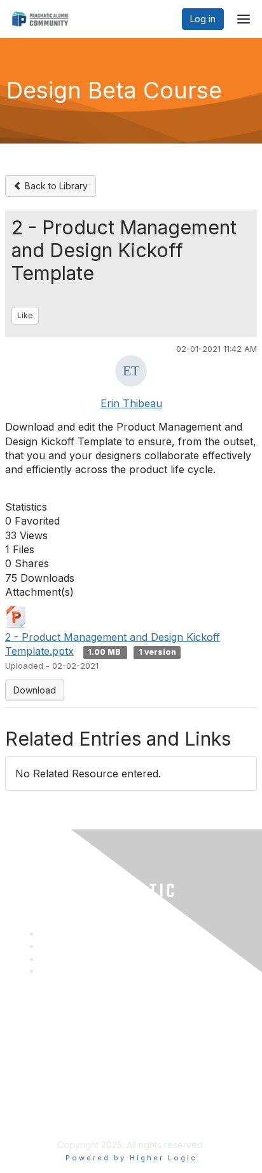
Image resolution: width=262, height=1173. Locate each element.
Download (34, 690)
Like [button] (25, 315)
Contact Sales (43, 1050)
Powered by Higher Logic (131, 1157)
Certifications (42, 1024)
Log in (203, 18)
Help (24, 1062)
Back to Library (55, 185)
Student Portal (44, 1037)
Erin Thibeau (131, 403)
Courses (32, 1012)
